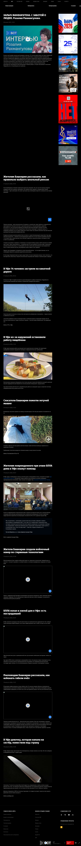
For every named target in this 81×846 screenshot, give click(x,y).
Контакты (5, 831)
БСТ (12, 1)
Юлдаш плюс (36, 1)
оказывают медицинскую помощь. (42, 479)
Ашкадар (45, 1)
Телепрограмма (53, 5)
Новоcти (5, 1)
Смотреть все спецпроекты (67, 824)
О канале (73, 5)
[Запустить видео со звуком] (28, 39)
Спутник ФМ (19, 1)
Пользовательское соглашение (11, 834)
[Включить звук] (49, 219)
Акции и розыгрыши (8, 817)
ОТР (36, 837)
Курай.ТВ (66, 1)
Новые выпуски (9, 5)
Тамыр (52, 1)
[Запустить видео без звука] (50, 50)
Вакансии (5, 829)
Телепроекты (31, 5)
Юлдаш (27, 1)
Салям (59, 1)
